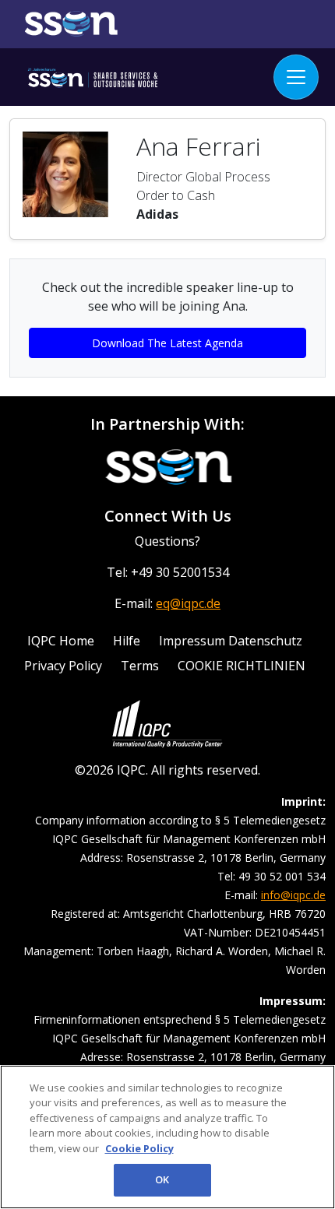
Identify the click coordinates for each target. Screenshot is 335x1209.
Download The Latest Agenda (167, 343)
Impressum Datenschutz (230, 640)
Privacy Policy (63, 665)
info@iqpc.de (293, 894)
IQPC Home (60, 640)
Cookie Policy (139, 1148)
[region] (167, 1137)
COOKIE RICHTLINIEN (241, 665)
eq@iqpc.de (188, 603)
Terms (140, 665)
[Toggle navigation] (296, 77)
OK (162, 1179)
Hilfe (126, 640)
